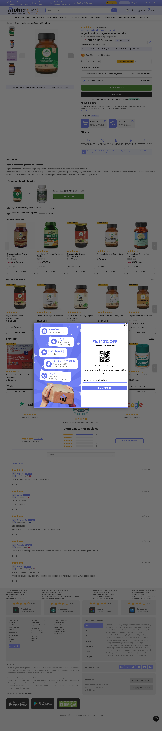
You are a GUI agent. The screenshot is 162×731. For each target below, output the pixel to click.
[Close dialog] (126, 325)
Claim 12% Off (105, 388)
